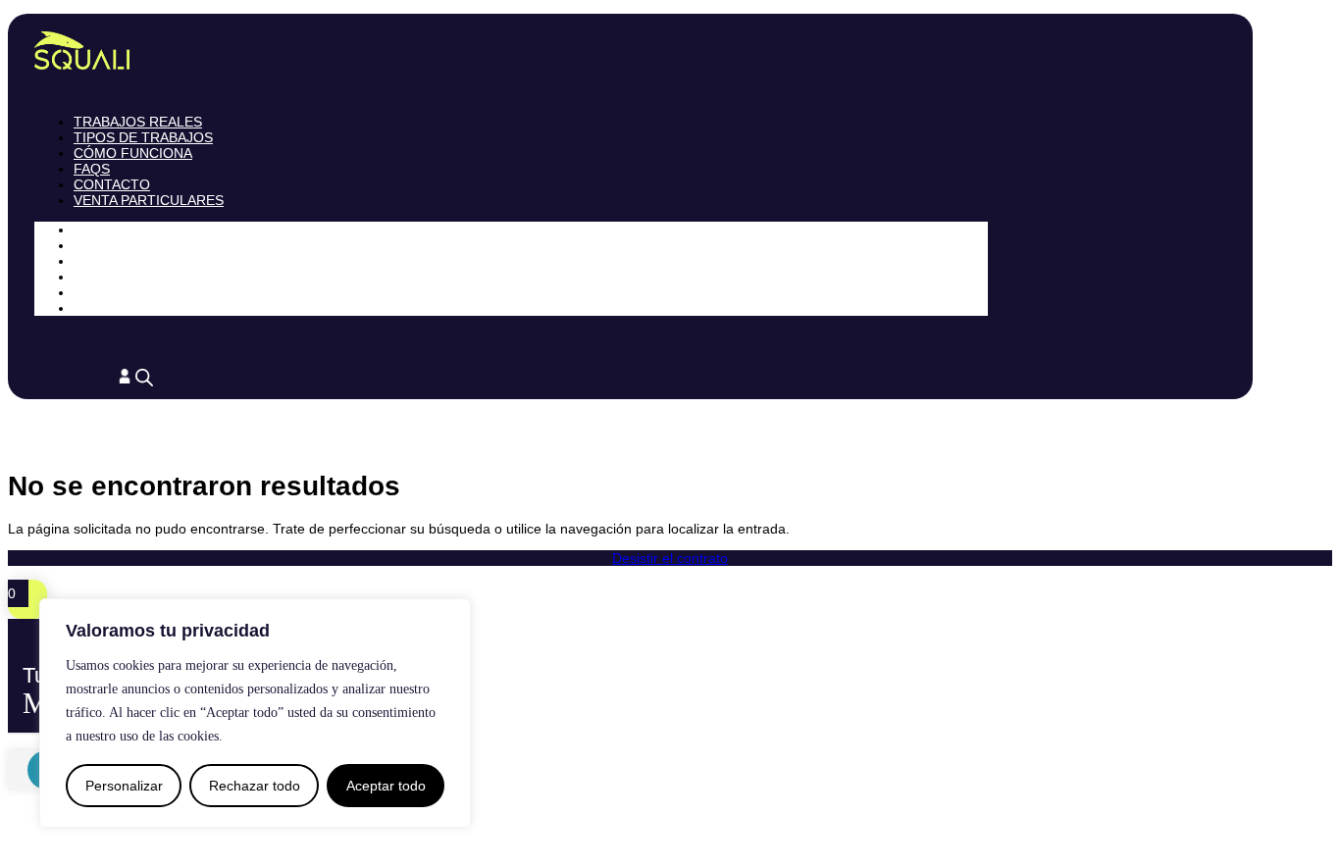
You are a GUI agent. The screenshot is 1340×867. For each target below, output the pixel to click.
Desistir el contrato (670, 558)
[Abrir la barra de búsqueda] (144, 377)
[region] (255, 713)
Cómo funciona (133, 153)
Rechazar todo (254, 785)
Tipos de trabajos (143, 137)
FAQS (92, 169)
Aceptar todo (386, 785)
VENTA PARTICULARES (149, 200)
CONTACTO (112, 184)
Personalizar (124, 785)
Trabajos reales (138, 121)
